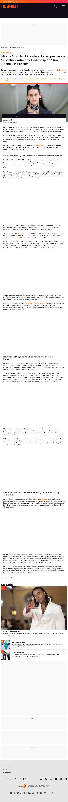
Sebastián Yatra (42, 145)
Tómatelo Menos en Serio (12, 237)
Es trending (20, 47)
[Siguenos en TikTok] (46, 779)
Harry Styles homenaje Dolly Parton (12, 2)
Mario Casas (43, 499)
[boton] (50, 764)
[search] (55, 6)
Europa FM (4, 47)
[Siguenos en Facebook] (56, 779)
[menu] (63, 6)
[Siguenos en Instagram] (51, 779)
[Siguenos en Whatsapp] (66, 779)
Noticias (12, 47)
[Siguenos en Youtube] (41, 779)
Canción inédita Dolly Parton (10, 1)
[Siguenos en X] (61, 779)
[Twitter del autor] (11, 120)
